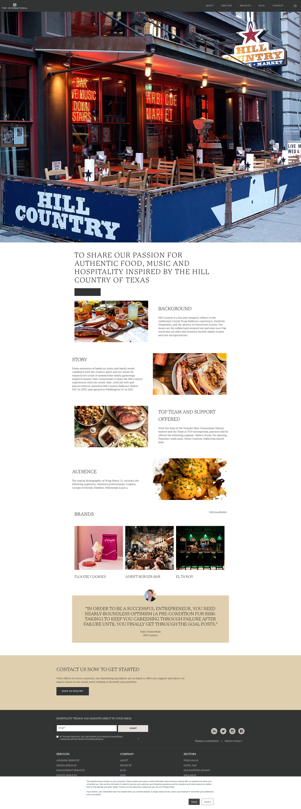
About (124, 761)
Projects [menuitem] (245, 6)
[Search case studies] (295, 5)
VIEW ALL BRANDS (218, 512)
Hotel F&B (190, 766)
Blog (123, 771)
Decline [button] (207, 801)
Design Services (66, 766)
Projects (126, 766)
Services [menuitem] (226, 6)
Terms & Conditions (207, 741)
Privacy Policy (233, 741)
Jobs (123, 776)
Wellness (190, 776)
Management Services (70, 771)
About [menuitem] (210, 6)
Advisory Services (67, 761)
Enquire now (87, 292)
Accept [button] (194, 801)
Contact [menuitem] (278, 6)
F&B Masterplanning (197, 771)
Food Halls (191, 761)
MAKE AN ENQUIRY (72, 691)
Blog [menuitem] (262, 6)
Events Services (66, 776)
